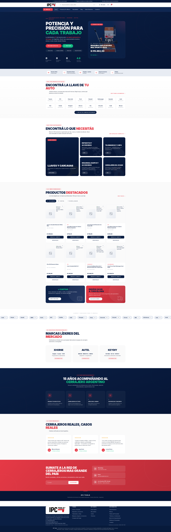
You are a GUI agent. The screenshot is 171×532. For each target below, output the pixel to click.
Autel (148, 317)
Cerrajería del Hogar (76, 518)
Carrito (92, 513)
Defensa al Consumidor (114, 520)
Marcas (48, 9)
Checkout (93, 516)
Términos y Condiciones (114, 516)
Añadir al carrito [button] (55, 237)
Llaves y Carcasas (76, 509)
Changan (62, 317)
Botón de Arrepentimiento (115, 518)
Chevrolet (90, 264)
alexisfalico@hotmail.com (52, 522)
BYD (33, 317)
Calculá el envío (94, 298)
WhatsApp (68, 45)
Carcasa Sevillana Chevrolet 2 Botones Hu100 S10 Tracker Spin (94, 267)
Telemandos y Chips (76, 513)
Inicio (56, 9)
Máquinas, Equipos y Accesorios (79, 516)
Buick (23, 317)
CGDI (52, 317)
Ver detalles (55, 240)
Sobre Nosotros (89, 9)
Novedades (75, 9)
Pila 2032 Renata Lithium (53, 264)
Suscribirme (73, 482)
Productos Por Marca (65, 9)
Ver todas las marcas (117, 93)
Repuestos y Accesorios (77, 511)
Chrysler (96, 317)
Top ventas (52, 201)
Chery (73, 317)
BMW (13, 317)
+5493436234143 (51, 520)
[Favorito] (62, 206)
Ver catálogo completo (116, 133)
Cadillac (42, 317)
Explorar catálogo (53, 45)
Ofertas (62, 201)
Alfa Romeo (127, 317)
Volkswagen (110, 264)
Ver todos (121, 196)
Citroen (107, 317)
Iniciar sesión (94, 509)
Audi (138, 317)
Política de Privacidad (114, 513)
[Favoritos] (108, 4)
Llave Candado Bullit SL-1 (73, 266)
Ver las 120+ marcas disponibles (86, 112)
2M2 (117, 317)
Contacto (97, 9)
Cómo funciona (54, 298)
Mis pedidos (93, 511)
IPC (68, 224)
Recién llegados (73, 201)
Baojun (157, 317)
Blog (82, 9)
